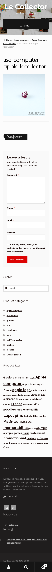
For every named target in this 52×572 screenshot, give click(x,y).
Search (26, 567)
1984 (24, 378)
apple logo (21, 390)
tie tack (40, 444)
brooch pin (38, 394)
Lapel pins (12, 330)
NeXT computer (14, 340)
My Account (8, 567)
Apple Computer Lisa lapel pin (15, 137)
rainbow (31, 438)
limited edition (31, 416)
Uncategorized (14, 355)
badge (15, 395)
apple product (38, 390)
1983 (19, 378)
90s (16, 378)
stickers (10, 345)
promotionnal (14, 438)
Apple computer (22, 40)
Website (11, 232)
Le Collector (25, 6)
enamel (7, 404)
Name (11, 208)
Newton (32, 428)
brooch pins (12, 315)
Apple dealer (29, 384)
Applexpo (7, 395)
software (42, 438)
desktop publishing (32, 399)
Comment (13, 175)
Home (9, 40)
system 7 (27, 444)
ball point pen (25, 395)
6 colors (8, 377)
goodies (10, 320)
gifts (36, 404)
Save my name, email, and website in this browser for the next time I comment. (26, 248)
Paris (25, 433)
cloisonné (9, 399)
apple (32, 378)
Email (10, 220)
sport (6, 443)
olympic (41, 428)
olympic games (12, 433)
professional (37, 433)
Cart (40, 565)
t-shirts (10, 350)
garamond (28, 404)
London (42, 416)
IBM (8, 325)
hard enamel (25, 409)
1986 (27, 378)
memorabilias (16, 427)
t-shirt (33, 444)
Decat (19, 399)
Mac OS (26, 421)
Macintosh (12, 421)
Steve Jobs (16, 443)
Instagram (13, 525)
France (16, 404)
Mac (9, 335)
